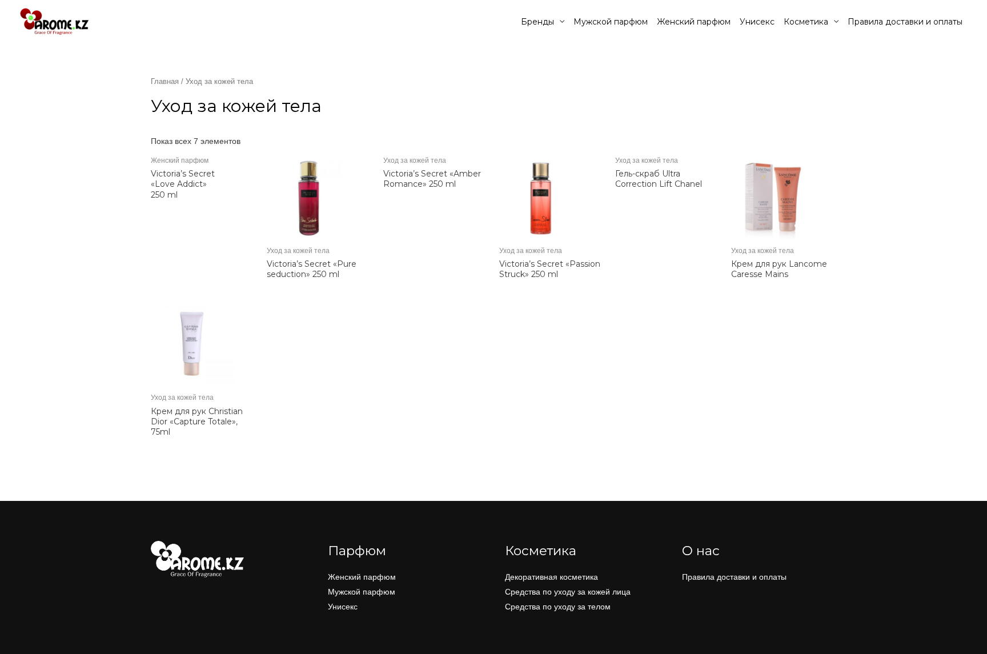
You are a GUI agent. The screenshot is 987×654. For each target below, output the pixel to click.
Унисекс (757, 22)
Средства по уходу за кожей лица (568, 591)
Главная (165, 81)
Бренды (537, 22)
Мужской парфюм (610, 22)
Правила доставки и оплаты (905, 22)
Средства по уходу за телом (558, 606)
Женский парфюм (694, 22)
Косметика (806, 22)
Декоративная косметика (551, 576)
